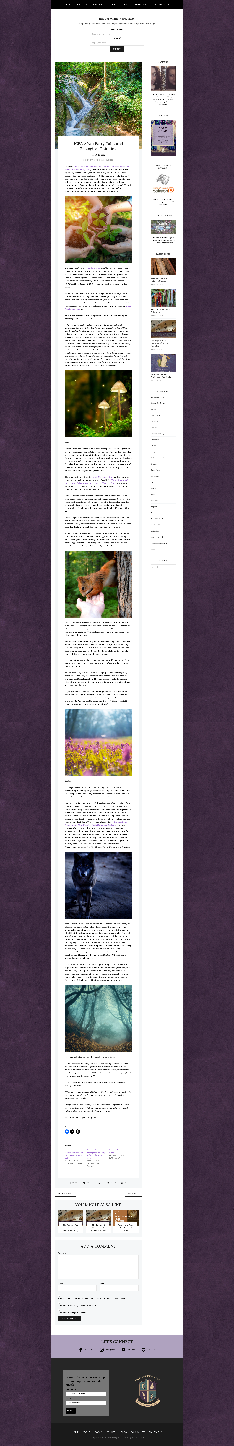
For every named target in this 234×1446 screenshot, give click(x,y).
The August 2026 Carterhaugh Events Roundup (70, 1228)
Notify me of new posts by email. (72, 1313)
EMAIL (117, 38)
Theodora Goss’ (93, 268)
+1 (101, 1183)
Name (60, 1284)
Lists (152, 482)
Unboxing (155, 531)
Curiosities (155, 440)
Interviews (155, 476)
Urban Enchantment (159, 543)
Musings (154, 488)
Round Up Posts (157, 519)
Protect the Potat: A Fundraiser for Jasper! (126, 1228)
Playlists (154, 507)
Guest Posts (155, 470)
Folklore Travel (157, 458)
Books (96, 4)
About (80, 4)
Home (68, 4)
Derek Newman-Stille (102, 477)
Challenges (155, 415)
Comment (62, 1253)
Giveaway (154, 464)
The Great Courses (158, 525)
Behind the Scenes (93, 160)
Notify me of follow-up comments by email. (77, 1306)
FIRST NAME (117, 29)
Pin (125, 1183)
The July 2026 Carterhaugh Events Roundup (98, 1228)
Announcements (157, 397)
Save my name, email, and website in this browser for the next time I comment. (93, 1299)
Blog (126, 4)
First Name (71, 1389)
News (153, 494)
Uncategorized (157, 537)
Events (109, 160)
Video (153, 549)
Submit (117, 49)
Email (102, 1284)
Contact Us (162, 4)
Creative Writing (157, 434)
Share (75, 1183)
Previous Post (65, 1194)
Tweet (89, 1183)
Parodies (154, 501)
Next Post (133, 1194)
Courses (112, 4)
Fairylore (154, 452)
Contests (154, 421)
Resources (155, 513)
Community (140, 4)
